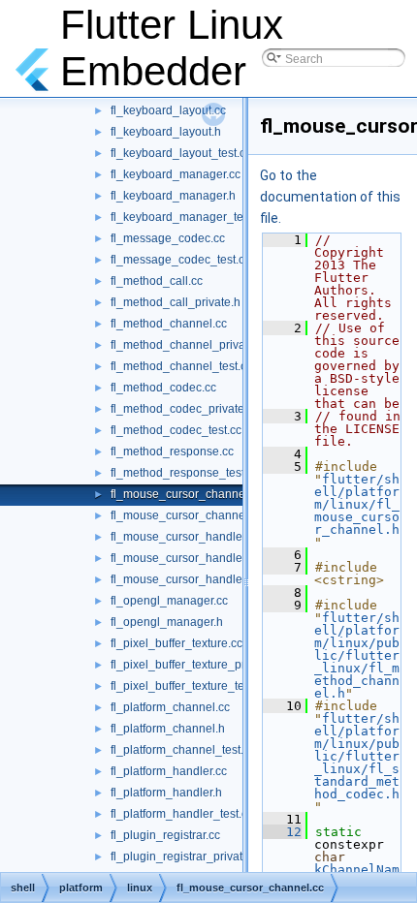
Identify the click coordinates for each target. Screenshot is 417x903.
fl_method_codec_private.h (182, 409)
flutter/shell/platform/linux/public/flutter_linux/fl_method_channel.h (357, 655)
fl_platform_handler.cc (169, 771)
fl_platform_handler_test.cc (182, 814)
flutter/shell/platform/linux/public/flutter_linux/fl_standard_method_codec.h (357, 756)
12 (282, 832)
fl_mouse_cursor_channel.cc (187, 494)
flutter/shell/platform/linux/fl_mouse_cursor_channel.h (357, 504)
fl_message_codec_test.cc (180, 259)
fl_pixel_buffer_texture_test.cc (189, 686)
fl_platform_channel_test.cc (183, 750)
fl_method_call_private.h (176, 302)
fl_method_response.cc (172, 451)
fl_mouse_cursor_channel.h (184, 515)
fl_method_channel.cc (169, 323)
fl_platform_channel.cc (170, 707)
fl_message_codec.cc (168, 238)
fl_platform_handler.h (166, 792)
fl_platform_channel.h (168, 728)
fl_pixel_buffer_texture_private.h (195, 664)
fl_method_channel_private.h (188, 345)
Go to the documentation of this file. (330, 197)
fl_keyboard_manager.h (173, 195)
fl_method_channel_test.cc (181, 366)
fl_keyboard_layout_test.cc (181, 153)
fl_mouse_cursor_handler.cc (185, 537)
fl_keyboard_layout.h (166, 132)
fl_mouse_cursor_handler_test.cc (198, 579)
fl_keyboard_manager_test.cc (189, 217)
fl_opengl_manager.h (167, 622)
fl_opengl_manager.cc (169, 600)
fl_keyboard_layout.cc (168, 110)
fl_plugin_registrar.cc (165, 835)
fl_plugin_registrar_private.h (185, 856)
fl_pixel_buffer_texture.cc (176, 643)
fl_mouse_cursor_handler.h (183, 558)
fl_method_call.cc (157, 281)
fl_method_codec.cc (163, 387)
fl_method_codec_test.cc (176, 430)
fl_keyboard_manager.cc (176, 174)
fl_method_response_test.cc (185, 473)
